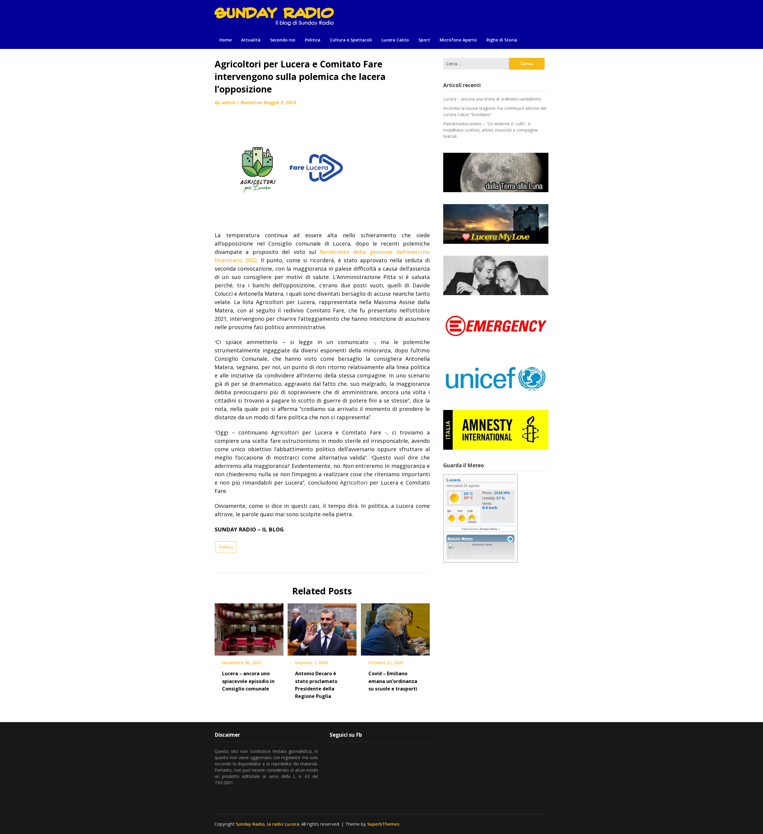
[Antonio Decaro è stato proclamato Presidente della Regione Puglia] (322, 627)
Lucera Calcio (395, 40)
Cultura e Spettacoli (351, 40)
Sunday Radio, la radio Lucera (267, 824)
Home (225, 40)
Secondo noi (282, 40)
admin (228, 102)
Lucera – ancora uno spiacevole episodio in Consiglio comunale (248, 681)
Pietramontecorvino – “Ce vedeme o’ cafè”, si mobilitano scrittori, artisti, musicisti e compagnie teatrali (490, 130)
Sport (424, 40)
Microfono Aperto (458, 40)
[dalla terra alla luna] (495, 172)
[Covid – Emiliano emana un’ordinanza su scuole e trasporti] (395, 627)
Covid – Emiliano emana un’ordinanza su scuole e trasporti (392, 681)
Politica (312, 40)
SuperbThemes (383, 824)
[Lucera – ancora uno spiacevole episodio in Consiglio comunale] (249, 627)
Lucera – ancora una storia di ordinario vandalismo (492, 99)
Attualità (250, 40)
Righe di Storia (501, 40)
